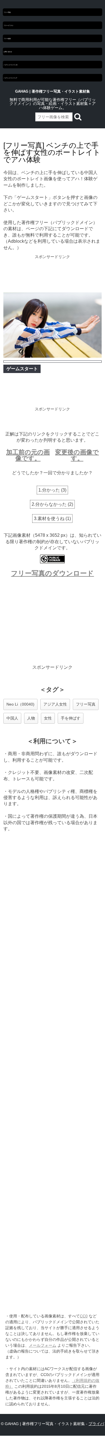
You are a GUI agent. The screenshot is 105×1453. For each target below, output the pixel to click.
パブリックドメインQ (10, 65)
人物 (31, 718)
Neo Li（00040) (20, 704)
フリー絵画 (7, 38)
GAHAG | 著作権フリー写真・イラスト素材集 (52, 91)
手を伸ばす (70, 718)
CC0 (84, 1316)
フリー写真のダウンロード (52, 573)
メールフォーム (42, 1345)
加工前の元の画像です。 (28, 455)
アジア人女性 (55, 704)
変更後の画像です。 (77, 455)
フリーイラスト (8, 25)
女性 (48, 718)
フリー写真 (7, 12)
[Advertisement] (52, 274)
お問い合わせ (8, 51)
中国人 (12, 718)
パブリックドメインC (10, 78)
